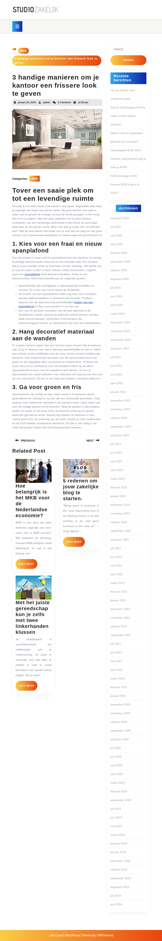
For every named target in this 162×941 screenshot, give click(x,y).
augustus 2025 (119, 279)
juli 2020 (115, 748)
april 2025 (116, 305)
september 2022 (120, 530)
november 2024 (120, 331)
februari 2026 (118, 252)
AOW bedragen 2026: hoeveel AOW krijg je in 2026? (124, 184)
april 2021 (116, 669)
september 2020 (120, 730)
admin (46, 102)
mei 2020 (116, 765)
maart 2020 (117, 782)
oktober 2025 (118, 270)
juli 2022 (115, 548)
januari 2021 (118, 695)
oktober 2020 (118, 721)
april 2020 (116, 774)
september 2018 (120, 878)
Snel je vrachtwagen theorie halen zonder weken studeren (127, 116)
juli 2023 (115, 444)
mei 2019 (116, 826)
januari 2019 (118, 852)
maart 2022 (117, 582)
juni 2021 (116, 652)
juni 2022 (116, 556)
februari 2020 (118, 791)
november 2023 (120, 409)
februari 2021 (118, 687)
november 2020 (120, 713)
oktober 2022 (118, 522)
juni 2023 (116, 452)
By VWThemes (102, 935)
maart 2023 (117, 478)
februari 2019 (118, 843)
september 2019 (120, 800)
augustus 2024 (119, 348)
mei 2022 (116, 565)
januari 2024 (118, 391)
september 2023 (120, 426)
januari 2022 (118, 600)
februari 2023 (118, 487)
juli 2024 (115, 357)
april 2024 (116, 383)
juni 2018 (116, 904)
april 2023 (116, 470)
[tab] (17, 26)
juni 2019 (116, 817)
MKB (23, 50)
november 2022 (120, 513)
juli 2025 (115, 287)
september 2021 (120, 635)
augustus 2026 (119, 218)
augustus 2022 (119, 539)
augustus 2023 (119, 435)
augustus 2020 (119, 739)
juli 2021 (115, 643)
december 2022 (120, 504)
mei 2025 (116, 296)
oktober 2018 (118, 869)
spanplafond (32, 274)
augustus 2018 (119, 886)
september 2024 (120, 339)
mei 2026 (116, 235)
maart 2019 (117, 834)
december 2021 (120, 609)
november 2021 (120, 617)
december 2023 (120, 400)
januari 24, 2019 (27, 102)
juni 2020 (116, 756)
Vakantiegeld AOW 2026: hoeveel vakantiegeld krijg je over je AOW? (128, 159)
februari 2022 (118, 591)
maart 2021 (117, 678)
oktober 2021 (118, 626)
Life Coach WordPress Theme (70, 935)
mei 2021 (116, 661)
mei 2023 (116, 461)
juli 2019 (115, 808)
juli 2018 (115, 895)
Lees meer (28, 565)
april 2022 (116, 574)
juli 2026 (115, 226)
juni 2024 (116, 365)
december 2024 (120, 322)
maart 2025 (117, 313)
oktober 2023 (118, 417)
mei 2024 (116, 374)
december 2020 (120, 704)
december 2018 (120, 860)
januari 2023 (118, 496)
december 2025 (120, 261)
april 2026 (116, 244)
